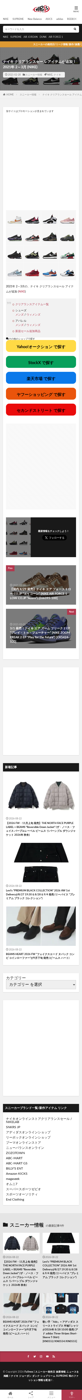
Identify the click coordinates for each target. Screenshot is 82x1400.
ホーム (10, 1397)
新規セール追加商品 (27, 331)
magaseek (13, 1178)
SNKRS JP (13, 1127)
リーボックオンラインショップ (28, 1137)
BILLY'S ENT (14, 1168)
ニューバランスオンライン (25, 1147)
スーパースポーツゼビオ (23, 1189)
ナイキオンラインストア (23, 1118)
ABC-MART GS (16, 1163)
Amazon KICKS (16, 1173)
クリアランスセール (55, 1118)
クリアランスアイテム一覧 (32, 304)
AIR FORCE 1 (56, 37)
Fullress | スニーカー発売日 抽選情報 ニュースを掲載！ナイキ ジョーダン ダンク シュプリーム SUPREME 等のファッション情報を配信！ (41, 1376)
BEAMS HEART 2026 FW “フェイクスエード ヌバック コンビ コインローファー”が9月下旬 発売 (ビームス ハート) (40, 956)
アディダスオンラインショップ (28, 1132)
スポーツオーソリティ (22, 1194)
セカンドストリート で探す (41, 411)
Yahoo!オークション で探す (41, 347)
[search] (75, 29)
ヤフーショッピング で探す (41, 395)
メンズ (19, 314)
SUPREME (18, 19)
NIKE (6, 19)
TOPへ (72, 1397)
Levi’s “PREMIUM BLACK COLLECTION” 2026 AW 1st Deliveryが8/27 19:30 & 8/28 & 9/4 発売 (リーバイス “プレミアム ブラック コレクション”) (40, 894)
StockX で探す (41, 363)
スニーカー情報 (33, 75)
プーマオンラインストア (23, 1142)
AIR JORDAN (30, 37)
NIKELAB (12, 1122)
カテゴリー (16, 978)
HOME (10, 94)
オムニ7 (11, 1184)
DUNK (43, 37)
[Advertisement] (41, 161)
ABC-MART (14, 1158)
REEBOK (72, 19)
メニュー (51, 1397)
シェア (31, 1397)
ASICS (49, 19)
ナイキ (57, 75)
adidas (59, 19)
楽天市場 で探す (41, 379)
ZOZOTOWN (15, 1153)
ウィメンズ (33, 314)
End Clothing (15, 1199)
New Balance (35, 19)
